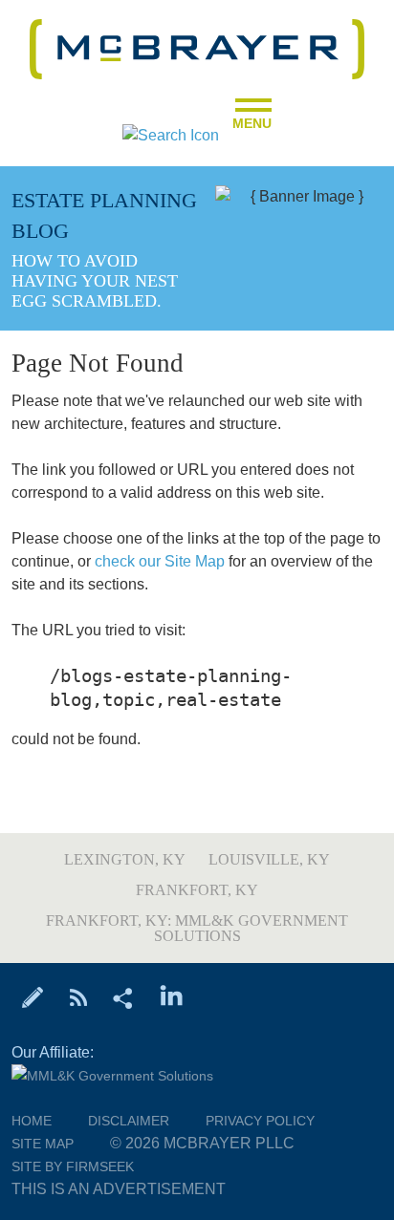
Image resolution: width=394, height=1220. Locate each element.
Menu (252, 117)
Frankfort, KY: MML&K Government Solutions (197, 928)
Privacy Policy (260, 1120)
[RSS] (78, 996)
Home (31, 1120)
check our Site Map (160, 561)
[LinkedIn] (171, 996)
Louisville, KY (269, 859)
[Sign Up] (33, 996)
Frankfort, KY (197, 890)
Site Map (42, 1143)
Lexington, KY (125, 859)
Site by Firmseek (72, 1166)
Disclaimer (128, 1120)
